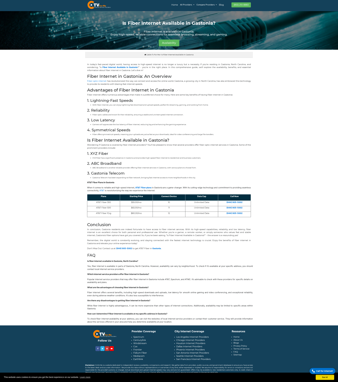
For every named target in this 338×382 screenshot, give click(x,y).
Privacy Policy (240, 348)
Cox (135, 348)
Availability (169, 42)
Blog (221, 5)
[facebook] (97, 350)
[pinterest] (107, 350)
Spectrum (138, 339)
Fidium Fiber (140, 355)
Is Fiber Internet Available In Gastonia (177, 57)
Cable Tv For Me (153, 57)
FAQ (235, 354)
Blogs (236, 345)
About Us (238, 342)
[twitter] (102, 350)
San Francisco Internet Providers (193, 361)
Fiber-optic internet (96, 83)
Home (174, 5)
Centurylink (139, 342)
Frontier (137, 352)
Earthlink (138, 361)
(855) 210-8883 (241, 5)
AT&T (101, 192)
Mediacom (139, 358)
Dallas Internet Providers (189, 348)
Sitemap (237, 357)
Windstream (140, 345)
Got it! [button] (325, 377)
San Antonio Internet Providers (192, 355)
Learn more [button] (85, 377)
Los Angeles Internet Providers (192, 339)
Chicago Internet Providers (190, 342)
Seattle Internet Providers (190, 358)
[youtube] (111, 350)
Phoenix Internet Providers (190, 352)
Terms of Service (241, 351)
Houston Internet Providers (190, 345)
